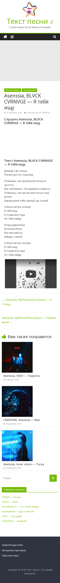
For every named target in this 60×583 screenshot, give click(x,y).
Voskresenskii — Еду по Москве (18, 511)
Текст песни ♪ (30, 21)
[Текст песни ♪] (5, 37)
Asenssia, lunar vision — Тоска (23, 464)
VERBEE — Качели (11, 497)
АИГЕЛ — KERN (10, 501)
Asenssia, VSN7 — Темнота (21, 376)
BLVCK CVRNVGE (43, 112)
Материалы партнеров (14, 550)
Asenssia (30, 112)
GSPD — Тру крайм (12, 516)
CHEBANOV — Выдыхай (14, 521)
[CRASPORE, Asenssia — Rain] (17, 388)
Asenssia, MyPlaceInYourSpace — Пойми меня (29, 320)
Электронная (29, 90)
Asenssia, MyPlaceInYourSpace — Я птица (27, 302)
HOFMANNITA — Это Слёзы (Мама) (20, 506)
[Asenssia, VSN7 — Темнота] (17, 343)
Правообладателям (12, 544)
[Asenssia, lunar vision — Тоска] (17, 432)
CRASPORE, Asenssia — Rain (21, 420)
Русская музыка (13, 90)
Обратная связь (10, 555)
